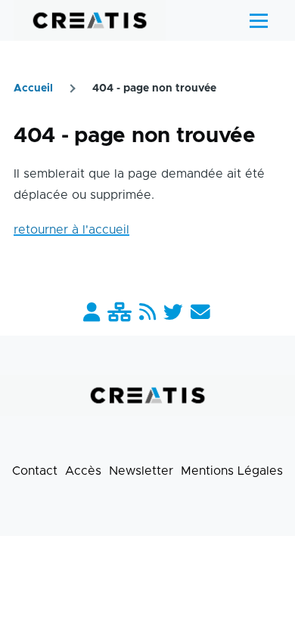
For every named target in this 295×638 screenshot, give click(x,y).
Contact (34, 471)
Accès (83, 471)
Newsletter (141, 471)
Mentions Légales (232, 471)
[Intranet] (119, 313)
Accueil (33, 88)
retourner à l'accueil (71, 230)
